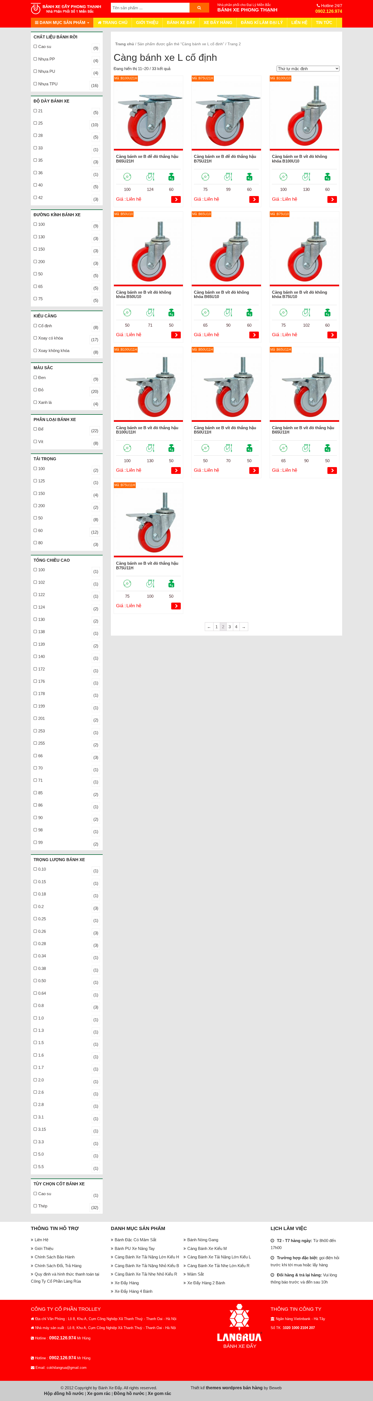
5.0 (41, 1154)
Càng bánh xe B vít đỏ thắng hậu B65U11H (303, 430)
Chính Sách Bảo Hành (55, 1257)
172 (41, 669)
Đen (42, 377)
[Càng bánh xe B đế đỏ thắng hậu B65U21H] (148, 116)
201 (41, 718)
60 (40, 530)
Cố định (45, 325)
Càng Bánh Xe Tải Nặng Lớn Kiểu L (219, 1257)
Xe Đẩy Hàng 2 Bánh (206, 1282)
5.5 (41, 1166)
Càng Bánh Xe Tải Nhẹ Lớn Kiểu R (218, 1265)
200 (41, 261)
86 (40, 805)
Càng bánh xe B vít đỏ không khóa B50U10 (143, 294)
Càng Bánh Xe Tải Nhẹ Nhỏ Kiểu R (146, 1274)
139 (41, 644)
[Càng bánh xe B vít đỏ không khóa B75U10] (304, 251)
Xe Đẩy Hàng (218, 22)
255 (41, 743)
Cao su (44, 46)
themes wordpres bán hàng (234, 1387)
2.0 (41, 1080)
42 (40, 197)
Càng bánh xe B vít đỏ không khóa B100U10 (299, 158)
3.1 (41, 1117)
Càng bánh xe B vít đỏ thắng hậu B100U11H (147, 430)
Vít (40, 441)
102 (41, 582)
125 (41, 481)
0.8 (41, 1005)
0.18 (42, 894)
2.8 (41, 1104)
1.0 (41, 1018)
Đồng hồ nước (129, 1393)
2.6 (41, 1092)
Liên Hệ (299, 22)
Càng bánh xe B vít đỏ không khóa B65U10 (221, 294)
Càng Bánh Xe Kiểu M (207, 1248)
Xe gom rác (99, 1393)
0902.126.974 (328, 11)
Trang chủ (115, 22)
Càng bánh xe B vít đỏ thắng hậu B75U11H (147, 565)
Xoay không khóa (53, 350)
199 (41, 706)
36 (40, 172)
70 (40, 768)
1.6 (41, 1055)
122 (41, 594)
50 (40, 274)
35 (40, 160)
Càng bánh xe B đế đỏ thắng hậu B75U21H (225, 158)
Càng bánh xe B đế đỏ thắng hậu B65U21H (147, 158)
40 (40, 185)
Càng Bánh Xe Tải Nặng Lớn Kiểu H (147, 1257)
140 (41, 656)
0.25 (42, 918)
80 (40, 542)
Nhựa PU (46, 71)
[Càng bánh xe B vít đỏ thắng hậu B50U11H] (226, 387)
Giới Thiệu (147, 22)
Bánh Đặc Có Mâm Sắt (135, 1239)
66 (40, 755)
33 (40, 148)
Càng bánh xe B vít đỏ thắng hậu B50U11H (225, 430)
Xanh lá (45, 402)
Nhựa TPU (48, 84)
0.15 (42, 881)
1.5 (41, 1042)
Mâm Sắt (195, 1274)
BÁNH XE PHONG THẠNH (247, 10)
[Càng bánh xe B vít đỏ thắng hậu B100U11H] (148, 387)
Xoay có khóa (50, 338)
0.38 (42, 968)
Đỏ (40, 389)
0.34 (42, 956)
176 (41, 681)
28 (40, 135)
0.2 (41, 906)
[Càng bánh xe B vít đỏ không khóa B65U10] (226, 251)
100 (41, 224)
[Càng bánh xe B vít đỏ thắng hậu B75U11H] (148, 522)
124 (41, 607)
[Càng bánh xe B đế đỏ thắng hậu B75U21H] (226, 116)
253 (41, 731)
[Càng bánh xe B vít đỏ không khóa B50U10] (148, 251)
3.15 (42, 1129)
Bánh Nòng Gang (202, 1239)
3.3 (41, 1142)
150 (41, 249)
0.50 (42, 980)
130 (41, 236)
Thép (42, 1206)
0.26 (42, 931)
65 (40, 286)
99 (40, 842)
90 (40, 817)
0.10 (42, 869)
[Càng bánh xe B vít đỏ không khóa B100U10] (304, 116)
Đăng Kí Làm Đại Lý (262, 22)
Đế (40, 429)
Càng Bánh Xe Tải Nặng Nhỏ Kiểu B (147, 1265)
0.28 (42, 943)
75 (40, 298)
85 (40, 792)
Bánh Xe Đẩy (181, 22)
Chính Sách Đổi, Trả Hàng (58, 1265)
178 (41, 693)
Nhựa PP (46, 59)
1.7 (41, 1067)
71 (40, 780)
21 (40, 111)
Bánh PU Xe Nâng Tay (135, 1248)
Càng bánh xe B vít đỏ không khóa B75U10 (299, 294)
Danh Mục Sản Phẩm (63, 22)
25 (40, 123)
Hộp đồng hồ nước (64, 1393)
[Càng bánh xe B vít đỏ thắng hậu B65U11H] (304, 387)
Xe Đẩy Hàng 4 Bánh (133, 1291)
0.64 (42, 993)
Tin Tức (324, 22)
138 (41, 631)
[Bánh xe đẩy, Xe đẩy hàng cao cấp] (67, 9)
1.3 (41, 1030)
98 (40, 830)
